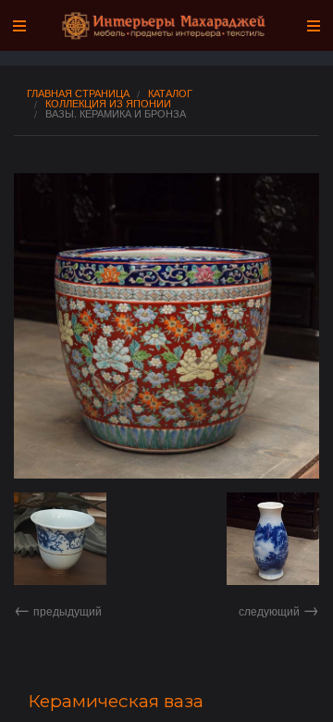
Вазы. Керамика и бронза (115, 113)
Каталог (170, 93)
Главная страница (78, 93)
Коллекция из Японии (108, 103)
